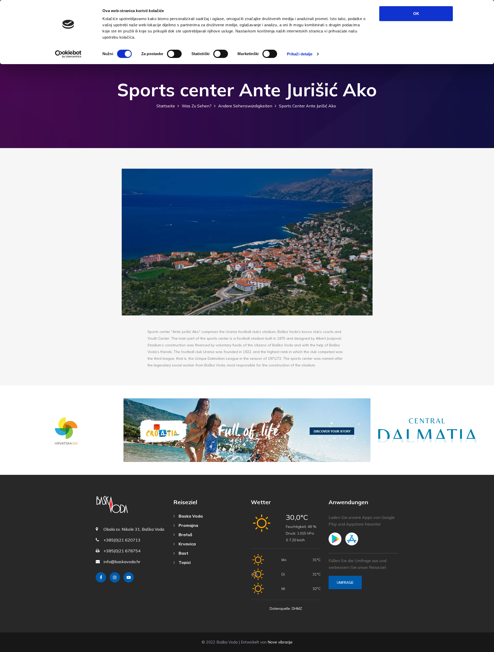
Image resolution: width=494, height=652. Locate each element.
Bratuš (185, 535)
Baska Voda (190, 516)
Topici (184, 562)
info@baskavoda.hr (121, 561)
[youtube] (128, 577)
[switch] (174, 54)
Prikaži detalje (300, 54)
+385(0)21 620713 (121, 540)
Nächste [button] (364, 242)
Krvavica (187, 544)
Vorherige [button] (130, 242)
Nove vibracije (280, 642)
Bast (183, 553)
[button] (247, 310)
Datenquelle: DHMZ (286, 608)
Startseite (165, 105)
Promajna (188, 525)
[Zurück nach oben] (478, 647)
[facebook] (101, 577)
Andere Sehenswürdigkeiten (245, 105)
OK (416, 13)
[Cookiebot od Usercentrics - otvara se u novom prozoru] (68, 54)
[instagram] (115, 577)
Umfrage (345, 582)
